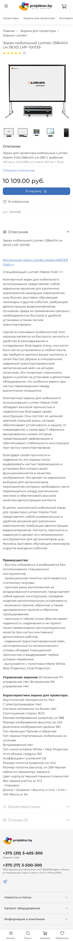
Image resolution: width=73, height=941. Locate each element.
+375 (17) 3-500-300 (22, 865)
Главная (9, 31)
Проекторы (11, 18)
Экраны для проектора (39, 18)
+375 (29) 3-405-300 (23, 853)
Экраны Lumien (15, 35)
